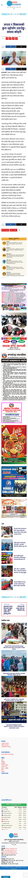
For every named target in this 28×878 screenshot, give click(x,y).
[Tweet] (21, 46)
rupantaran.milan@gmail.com (9, 852)
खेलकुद (3, 762)
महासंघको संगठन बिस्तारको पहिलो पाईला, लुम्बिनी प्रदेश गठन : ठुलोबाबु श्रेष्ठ (8, 610)
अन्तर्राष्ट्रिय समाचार (6, 747)
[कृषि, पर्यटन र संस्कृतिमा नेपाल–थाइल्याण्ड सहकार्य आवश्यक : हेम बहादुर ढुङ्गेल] (7, 571)
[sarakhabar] (2, 36)
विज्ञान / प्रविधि (4, 768)
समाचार (20, 36)
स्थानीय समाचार (5, 743)
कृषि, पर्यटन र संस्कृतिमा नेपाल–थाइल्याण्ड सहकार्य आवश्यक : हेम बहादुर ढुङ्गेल (20, 571)
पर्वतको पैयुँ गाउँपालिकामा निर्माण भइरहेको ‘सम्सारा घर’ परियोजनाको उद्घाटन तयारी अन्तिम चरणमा (14, 726)
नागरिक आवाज (4, 765)
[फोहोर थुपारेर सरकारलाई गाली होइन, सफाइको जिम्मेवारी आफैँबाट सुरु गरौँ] (7, 545)
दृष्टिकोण (3, 763)
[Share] (11, 46)
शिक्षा (2, 770)
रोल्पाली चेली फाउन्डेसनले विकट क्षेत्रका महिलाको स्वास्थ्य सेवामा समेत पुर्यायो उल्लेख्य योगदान (20, 531)
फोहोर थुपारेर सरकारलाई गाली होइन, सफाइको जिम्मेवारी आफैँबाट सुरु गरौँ (20, 544)
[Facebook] (7, 38)
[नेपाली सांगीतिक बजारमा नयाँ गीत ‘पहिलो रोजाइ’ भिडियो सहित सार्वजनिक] (7, 584)
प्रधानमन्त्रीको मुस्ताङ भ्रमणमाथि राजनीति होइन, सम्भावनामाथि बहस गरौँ (20, 557)
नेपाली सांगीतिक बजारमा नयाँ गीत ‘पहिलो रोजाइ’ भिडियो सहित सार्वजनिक (19, 584)
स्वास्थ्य (3, 771)
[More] (19, 230)
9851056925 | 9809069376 (10, 853)
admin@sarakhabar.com (10, 850)
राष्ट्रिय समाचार (5, 745)
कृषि (2, 760)
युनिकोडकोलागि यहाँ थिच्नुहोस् (7, 754)
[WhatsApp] (16, 38)
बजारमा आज (4, 766)
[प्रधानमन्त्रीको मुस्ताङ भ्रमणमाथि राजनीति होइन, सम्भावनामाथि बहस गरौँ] (7, 558)
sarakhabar (7, 36)
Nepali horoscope (4, 277)
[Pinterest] (13, 38)
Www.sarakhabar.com (11, 849)
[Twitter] (10, 38)
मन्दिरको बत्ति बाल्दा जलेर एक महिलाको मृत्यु (20, 608)
